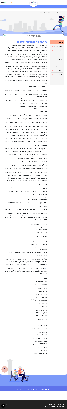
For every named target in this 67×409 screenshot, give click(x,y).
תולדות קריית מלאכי (58, 50)
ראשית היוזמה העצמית (58, 63)
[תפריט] (64, 2)
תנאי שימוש (58, 388)
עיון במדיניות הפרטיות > (60, 406)
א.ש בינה (40, 389)
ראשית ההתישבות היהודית (57, 54)
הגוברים (60, 70)
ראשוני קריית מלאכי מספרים (58, 58)
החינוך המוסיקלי (59, 67)
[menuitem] (57, 46)
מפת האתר (63, 388)
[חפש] (5, 36)
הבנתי (7, 404)
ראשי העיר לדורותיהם (58, 46)
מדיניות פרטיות (52, 388)
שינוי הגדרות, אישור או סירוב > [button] (49, 406)
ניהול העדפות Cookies (38, 388)
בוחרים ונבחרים (59, 74)
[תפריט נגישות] (3, 406)
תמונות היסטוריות (59, 82)
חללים (61, 78)
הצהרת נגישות (46, 388)
